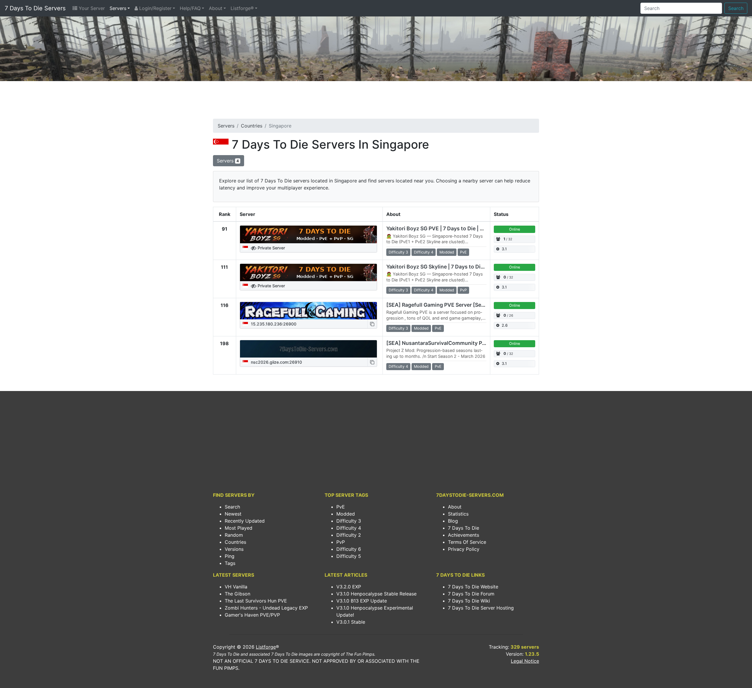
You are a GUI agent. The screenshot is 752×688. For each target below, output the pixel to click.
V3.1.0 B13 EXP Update (361, 601)
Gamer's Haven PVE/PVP (252, 615)
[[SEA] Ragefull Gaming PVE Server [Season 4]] (308, 311)
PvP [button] (463, 290)
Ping (229, 556)
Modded (345, 514)
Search (735, 8)
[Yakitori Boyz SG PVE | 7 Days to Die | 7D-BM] (308, 234)
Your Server (91, 8)
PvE (340, 507)
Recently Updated (245, 521)
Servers (118, 8)
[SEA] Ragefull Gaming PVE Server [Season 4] (443, 305)
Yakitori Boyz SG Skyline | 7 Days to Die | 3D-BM (445, 267)
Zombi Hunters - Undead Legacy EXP (266, 608)
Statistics (458, 514)
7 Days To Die (463, 528)
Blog (453, 521)
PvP (340, 542)
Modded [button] (446, 252)
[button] (372, 323)
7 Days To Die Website (473, 587)
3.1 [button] (504, 249)
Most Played (238, 528)
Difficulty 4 (348, 528)
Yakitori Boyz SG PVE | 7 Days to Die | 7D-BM (441, 228)
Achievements (463, 535)
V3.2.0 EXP (348, 587)
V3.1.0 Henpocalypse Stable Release (376, 594)
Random (234, 535)
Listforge (266, 647)
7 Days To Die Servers (35, 8)
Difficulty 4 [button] (423, 252)
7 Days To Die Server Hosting (481, 608)
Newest (233, 514)
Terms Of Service (467, 542)
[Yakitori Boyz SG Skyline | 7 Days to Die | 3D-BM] (308, 272)
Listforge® (242, 8)
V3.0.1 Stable (350, 622)
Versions (234, 549)
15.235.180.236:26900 (273, 323)
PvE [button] (463, 252)
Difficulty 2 (348, 535)
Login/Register (155, 8)
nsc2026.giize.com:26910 (276, 362)
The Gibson (237, 594)
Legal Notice (525, 661)
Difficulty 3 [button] (398, 252)
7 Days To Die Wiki (469, 601)
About (215, 8)
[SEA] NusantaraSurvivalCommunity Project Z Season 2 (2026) (465, 343)
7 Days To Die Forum (471, 594)
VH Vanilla (236, 587)
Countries (251, 126)
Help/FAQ (190, 8)
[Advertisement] (376, 101)
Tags (230, 563)
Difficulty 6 (348, 549)
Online (514, 229)
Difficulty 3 (348, 521)
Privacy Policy (463, 549)
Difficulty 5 (348, 556)
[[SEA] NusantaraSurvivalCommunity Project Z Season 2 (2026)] (308, 349)
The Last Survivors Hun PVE (256, 601)
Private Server (270, 247)
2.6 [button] (505, 325)
